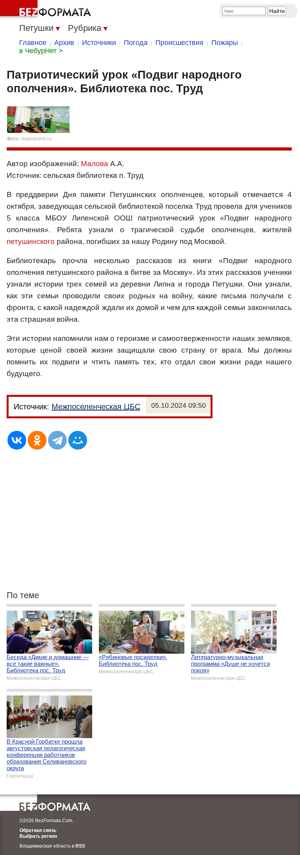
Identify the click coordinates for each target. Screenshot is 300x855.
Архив (64, 43)
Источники (99, 43)
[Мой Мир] (77, 440)
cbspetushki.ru (36, 139)
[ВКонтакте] (16, 440)
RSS (80, 846)
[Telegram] (57, 440)
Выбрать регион (38, 836)
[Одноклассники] (37, 440)
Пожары (224, 43)
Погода (136, 43)
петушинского (31, 241)
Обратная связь (38, 830)
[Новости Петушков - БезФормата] (47, 10)
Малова (94, 164)
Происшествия (179, 43)
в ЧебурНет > (41, 51)
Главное (32, 43)
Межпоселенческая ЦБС (96, 406)
